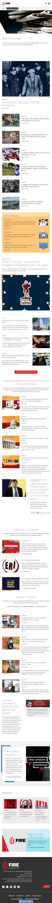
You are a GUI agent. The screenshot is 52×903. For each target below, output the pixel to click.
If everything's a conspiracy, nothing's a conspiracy (21, 104)
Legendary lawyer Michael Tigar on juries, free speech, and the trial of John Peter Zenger (39, 489)
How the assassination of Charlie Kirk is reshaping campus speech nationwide (10, 815)
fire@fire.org (20, 876)
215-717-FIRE (28, 876)
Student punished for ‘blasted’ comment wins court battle (32, 202)
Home (3, 8)
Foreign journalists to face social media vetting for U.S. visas (35, 153)
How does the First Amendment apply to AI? (35, 439)
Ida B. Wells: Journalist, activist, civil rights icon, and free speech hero (35, 640)
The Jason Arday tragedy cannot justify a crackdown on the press (35, 119)
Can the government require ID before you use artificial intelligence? (35, 400)
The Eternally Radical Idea (31, 560)
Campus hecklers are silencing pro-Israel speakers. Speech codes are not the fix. (34, 168)
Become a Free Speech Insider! (36, 836)
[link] (6, 3)
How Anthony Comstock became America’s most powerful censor (33, 683)
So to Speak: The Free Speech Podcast (35, 579)
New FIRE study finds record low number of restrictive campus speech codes (19, 246)
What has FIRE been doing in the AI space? (34, 420)
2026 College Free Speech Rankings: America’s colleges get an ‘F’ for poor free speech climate (41, 816)
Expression (25, 541)
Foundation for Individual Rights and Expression (20, 871)
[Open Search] (46, 3)
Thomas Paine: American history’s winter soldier (34, 663)
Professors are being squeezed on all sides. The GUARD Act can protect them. (34, 136)
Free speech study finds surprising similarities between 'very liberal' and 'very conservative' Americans (19, 224)
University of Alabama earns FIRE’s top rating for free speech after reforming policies (19, 235)
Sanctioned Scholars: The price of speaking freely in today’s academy (26, 814)
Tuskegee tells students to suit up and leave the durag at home (34, 185)
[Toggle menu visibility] (49, 3)
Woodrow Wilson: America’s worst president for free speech (34, 619)
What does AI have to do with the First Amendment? (35, 459)
